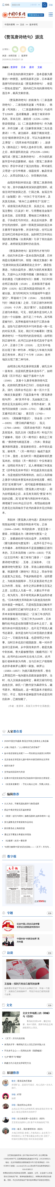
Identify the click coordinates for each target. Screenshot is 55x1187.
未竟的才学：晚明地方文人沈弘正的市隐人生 (24, 1044)
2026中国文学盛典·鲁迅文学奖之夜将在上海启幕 (26, 741)
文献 (39, 67)
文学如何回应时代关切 (14, 772)
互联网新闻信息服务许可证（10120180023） (34, 1159)
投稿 (7, 5)
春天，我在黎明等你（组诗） (30, 1129)
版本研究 (33, 24)
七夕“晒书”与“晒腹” (13, 1057)
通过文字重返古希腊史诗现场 (17, 834)
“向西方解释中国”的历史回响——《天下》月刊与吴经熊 (28, 847)
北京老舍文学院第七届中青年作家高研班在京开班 (26, 759)
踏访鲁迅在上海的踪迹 (14, 828)
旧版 (51, 5)
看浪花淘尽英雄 (24, 1081)
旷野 (19, 1094)
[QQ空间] (23, 49)
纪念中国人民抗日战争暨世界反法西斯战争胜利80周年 (28, 925)
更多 (50, 913)
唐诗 (31, 67)
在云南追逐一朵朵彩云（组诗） (31, 1118)
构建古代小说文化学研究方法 (17, 1063)
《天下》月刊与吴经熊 (14, 1038)
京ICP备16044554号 (30, 1155)
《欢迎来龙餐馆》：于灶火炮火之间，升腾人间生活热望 (28, 784)
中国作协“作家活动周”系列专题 (28, 940)
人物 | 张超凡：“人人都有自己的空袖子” (22, 747)
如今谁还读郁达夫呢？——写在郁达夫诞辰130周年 (27, 753)
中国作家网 (10, 24)
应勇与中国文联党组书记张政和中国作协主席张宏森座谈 (28, 778)
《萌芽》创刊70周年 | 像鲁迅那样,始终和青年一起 (27, 816)
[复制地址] (31, 49)
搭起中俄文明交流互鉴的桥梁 (17, 810)
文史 (22, 24)
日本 (23, 67)
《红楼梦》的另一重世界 (15, 840)
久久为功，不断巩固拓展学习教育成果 (21, 803)
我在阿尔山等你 (24, 1105)
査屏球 (13, 67)
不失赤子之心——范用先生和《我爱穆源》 (23, 1050)
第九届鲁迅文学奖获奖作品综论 (18, 822)
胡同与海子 (9, 766)
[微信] (15, 49)
